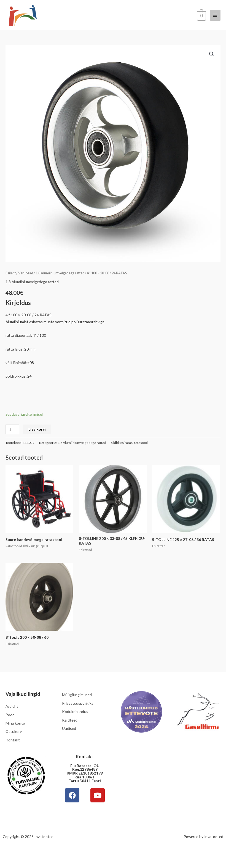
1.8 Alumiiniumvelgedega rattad (60, 273)
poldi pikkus (16, 376)
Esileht (11, 273)
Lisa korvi (37, 429)
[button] (212, 54)
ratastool (141, 443)
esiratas (126, 443)
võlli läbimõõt (17, 362)
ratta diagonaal (18, 335)
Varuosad (25, 273)
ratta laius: (14, 349)
